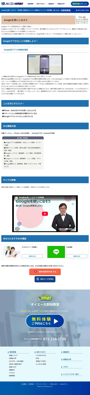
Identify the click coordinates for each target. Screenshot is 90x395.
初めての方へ (41, 4)
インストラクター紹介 (71, 374)
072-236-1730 (54, 338)
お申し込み (80, 3)
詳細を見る (32, 256)
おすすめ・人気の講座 (16, 361)
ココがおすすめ (41, 355)
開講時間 (12, 376)
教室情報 (30, 4)
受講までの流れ (41, 361)
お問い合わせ (54, 384)
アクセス (12, 373)
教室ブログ (12, 367)
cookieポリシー (64, 384)
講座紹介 (51, 4)
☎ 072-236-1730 (82, 10)
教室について (13, 355)
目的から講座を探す (15, 364)
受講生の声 (61, 4)
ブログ (65, 367)
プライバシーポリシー (42, 384)
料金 (37, 358)
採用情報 (31, 384)
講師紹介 (12, 370)
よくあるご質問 (41, 364)
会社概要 (23, 384)
